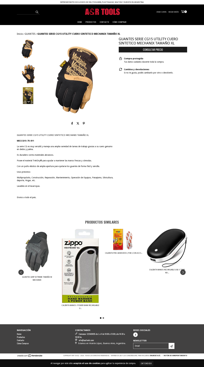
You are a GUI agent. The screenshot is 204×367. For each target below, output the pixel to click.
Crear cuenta (161, 12)
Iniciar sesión (173, 12)
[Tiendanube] (30, 356)
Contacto (104, 22)
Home (80, 22)
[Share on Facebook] (72, 123)
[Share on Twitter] (77, 123)
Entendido (146, 363)
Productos (91, 22)
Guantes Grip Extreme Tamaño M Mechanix (37, 278)
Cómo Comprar (119, 22)
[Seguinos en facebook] (135, 334)
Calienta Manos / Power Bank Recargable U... (80, 306)
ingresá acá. (155, 355)
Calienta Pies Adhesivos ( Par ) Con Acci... (123, 253)
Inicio (20, 33)
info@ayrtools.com (86, 340)
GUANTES (30, 33)
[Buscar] (37, 11)
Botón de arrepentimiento (175, 355)
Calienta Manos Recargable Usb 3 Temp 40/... (167, 271)
